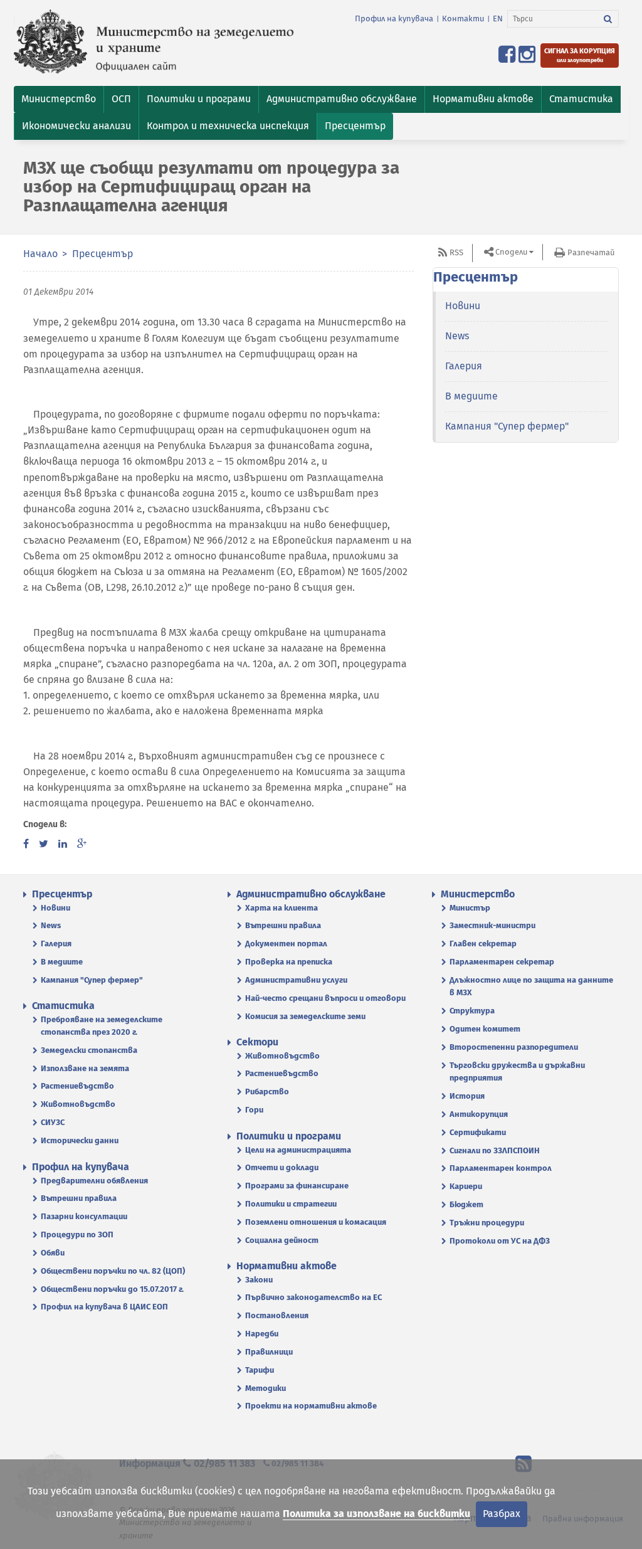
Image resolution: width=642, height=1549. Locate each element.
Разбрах (501, 1514)
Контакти (463, 18)
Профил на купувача (394, 18)
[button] (58, 99)
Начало (40, 254)
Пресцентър (102, 254)
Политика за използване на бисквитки (376, 1514)
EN (498, 18)
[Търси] (608, 19)
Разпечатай (590, 252)
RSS (456, 252)
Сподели (511, 251)
